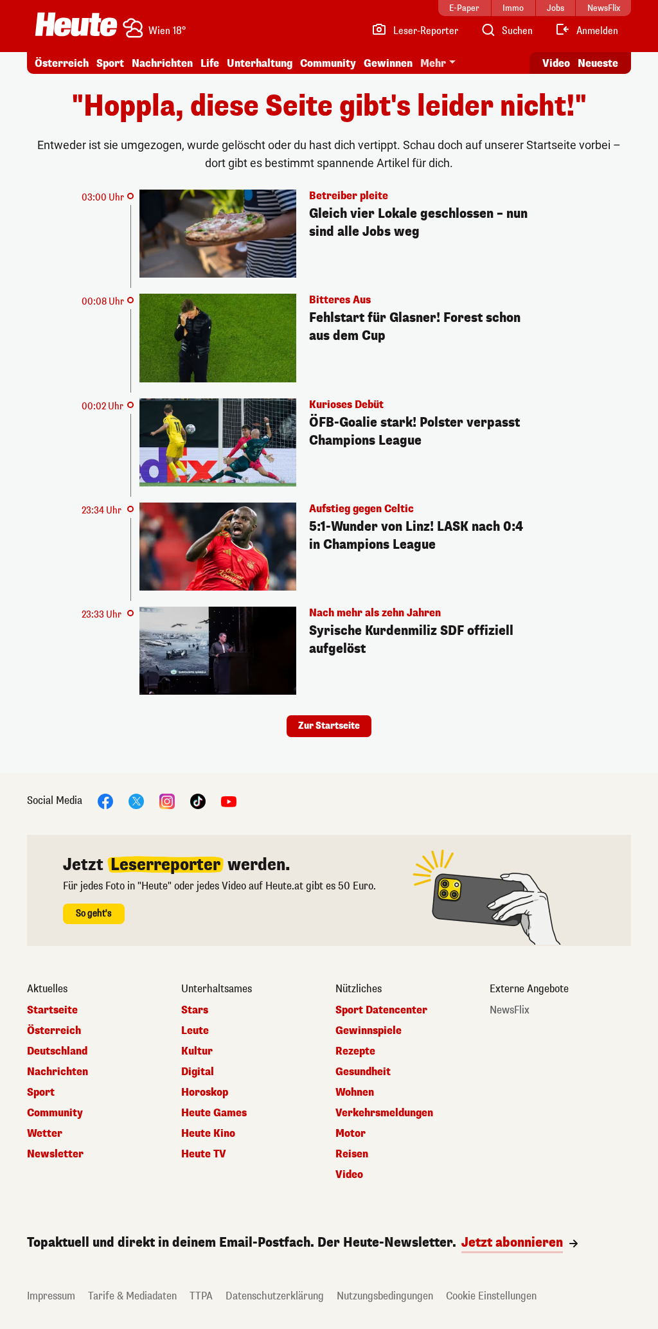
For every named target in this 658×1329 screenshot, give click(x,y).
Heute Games (214, 1113)
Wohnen (354, 1092)
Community (328, 63)
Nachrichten (57, 1072)
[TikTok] (198, 801)
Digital (197, 1072)
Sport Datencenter (381, 1010)
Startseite (52, 1010)
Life (209, 63)
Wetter (44, 1133)
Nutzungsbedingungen (385, 1296)
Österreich (62, 63)
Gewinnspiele (368, 1030)
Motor (350, 1133)
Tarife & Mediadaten (132, 1296)
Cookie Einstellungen (491, 1296)
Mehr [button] (433, 63)
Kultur (197, 1051)
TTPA (201, 1296)
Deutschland (57, 1051)
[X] (136, 801)
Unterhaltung (259, 63)
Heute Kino (208, 1133)
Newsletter (55, 1154)
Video (556, 63)
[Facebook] (105, 801)
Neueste (598, 63)
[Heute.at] (76, 24)
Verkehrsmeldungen (384, 1113)
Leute (195, 1030)
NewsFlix (509, 1010)
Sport (110, 63)
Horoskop (204, 1092)
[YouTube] (228, 801)
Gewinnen (388, 63)
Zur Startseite (329, 726)
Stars (194, 1010)
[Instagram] (167, 801)
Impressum (51, 1296)
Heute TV (203, 1154)
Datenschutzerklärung (275, 1296)
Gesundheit (363, 1072)
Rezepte (355, 1051)
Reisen (351, 1154)
